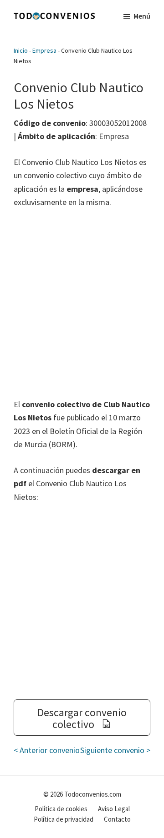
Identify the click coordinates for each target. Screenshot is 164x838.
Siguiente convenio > (115, 750)
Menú (141, 15)
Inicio (21, 50)
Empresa (44, 50)
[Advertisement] (82, 303)
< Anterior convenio (47, 750)
